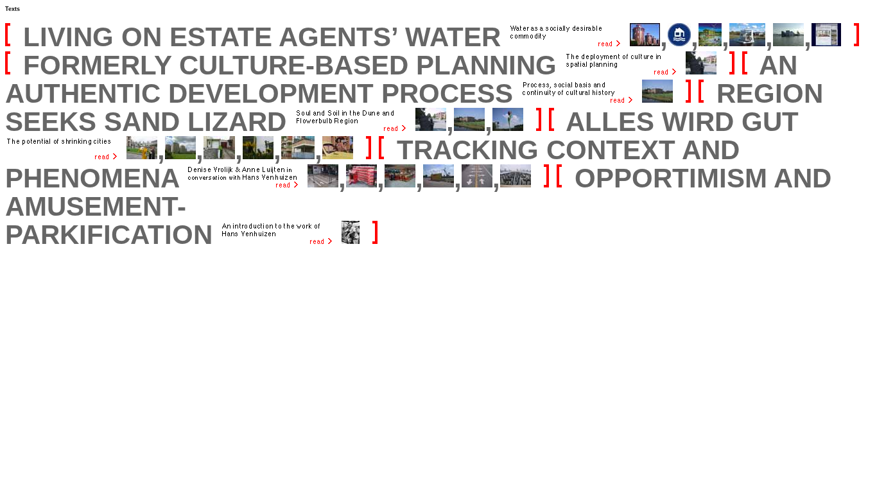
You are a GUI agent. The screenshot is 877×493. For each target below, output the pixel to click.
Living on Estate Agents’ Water (262, 37)
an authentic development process (401, 79)
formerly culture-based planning (293, 65)
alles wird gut (682, 122)
